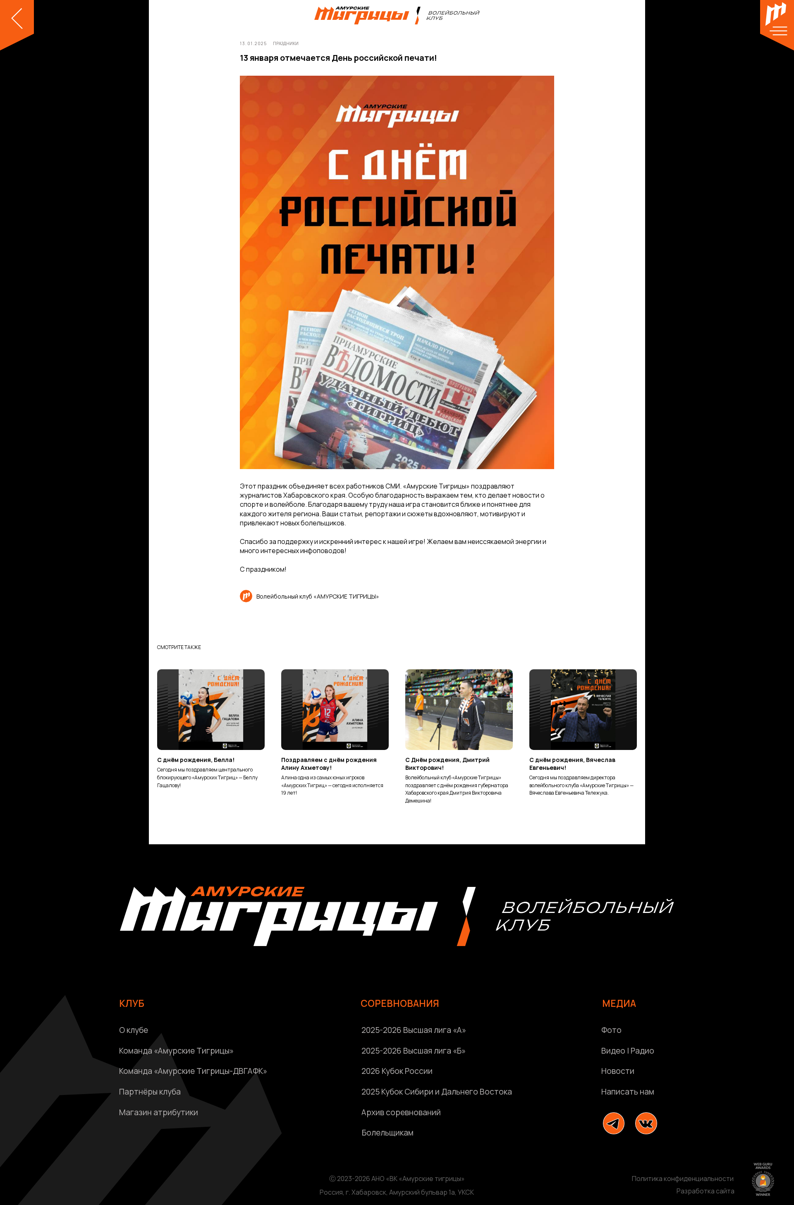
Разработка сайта (705, 1190)
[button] (688, 1092)
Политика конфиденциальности (683, 1178)
